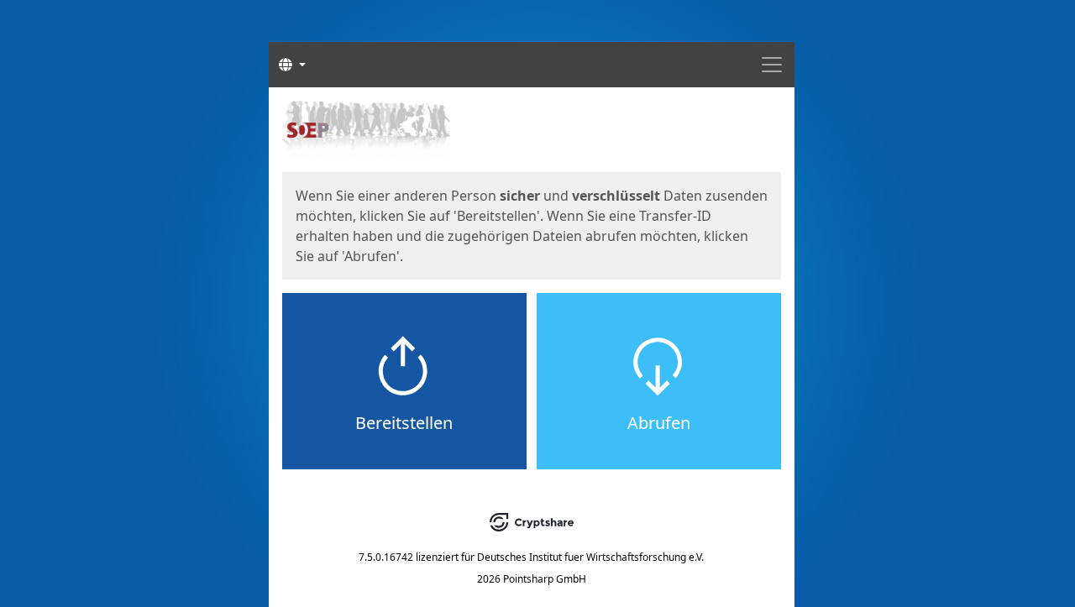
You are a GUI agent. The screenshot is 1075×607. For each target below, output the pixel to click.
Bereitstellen (404, 422)
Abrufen (658, 422)
